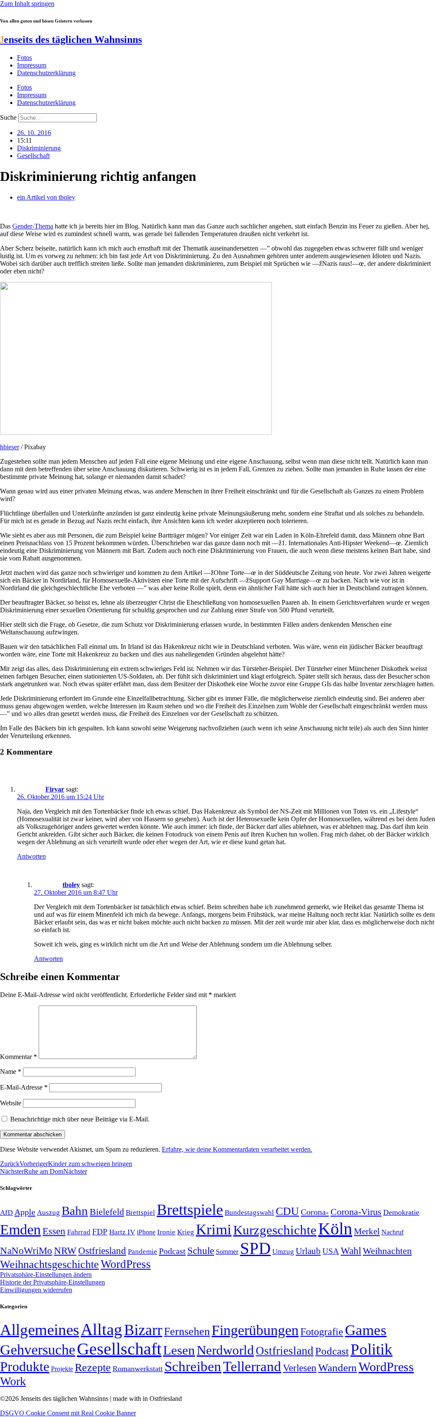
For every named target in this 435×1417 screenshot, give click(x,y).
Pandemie (142, 1252)
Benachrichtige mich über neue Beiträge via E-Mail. (80, 1119)
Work (13, 1381)
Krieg (185, 1232)
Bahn (75, 1210)
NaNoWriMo (26, 1250)
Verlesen (299, 1367)
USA (330, 1251)
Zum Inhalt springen (27, 3)
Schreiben (192, 1366)
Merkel (367, 1231)
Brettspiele (190, 1209)
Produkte (24, 1366)
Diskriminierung (39, 148)
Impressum (31, 65)
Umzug (283, 1252)
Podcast (172, 1251)
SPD (255, 1248)
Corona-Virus (355, 1211)
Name (10, 1071)
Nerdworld (225, 1350)
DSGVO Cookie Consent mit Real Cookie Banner (68, 1413)
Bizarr (143, 1329)
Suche (8, 117)
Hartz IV (122, 1232)
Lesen (179, 1350)
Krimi (214, 1229)
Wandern (337, 1367)
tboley (71, 884)
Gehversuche (37, 1350)
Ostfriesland (102, 1250)
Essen (53, 1231)
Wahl (351, 1250)
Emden (20, 1229)
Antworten (31, 856)
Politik (371, 1349)
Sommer (227, 1252)
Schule (200, 1250)
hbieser (9, 447)
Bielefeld (107, 1211)
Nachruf (392, 1232)
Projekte (62, 1368)
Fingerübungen (255, 1330)
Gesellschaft (33, 155)
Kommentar (18, 1056)
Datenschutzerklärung (46, 72)
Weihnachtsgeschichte (49, 1264)
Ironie (166, 1232)
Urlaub (308, 1251)
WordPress (126, 1264)
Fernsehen (187, 1331)
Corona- (315, 1212)
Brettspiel (140, 1213)
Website (10, 1103)
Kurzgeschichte (274, 1230)
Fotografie (321, 1331)
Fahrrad (78, 1232)
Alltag (101, 1329)
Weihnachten (387, 1250)
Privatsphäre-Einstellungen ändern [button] (46, 1274)
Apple (24, 1212)
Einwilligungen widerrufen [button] (36, 1289)
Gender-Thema (32, 226)
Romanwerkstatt (138, 1368)
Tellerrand (252, 1366)
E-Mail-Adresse (24, 1087)
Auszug (48, 1212)
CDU (287, 1211)
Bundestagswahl (249, 1213)
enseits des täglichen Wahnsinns (71, 39)
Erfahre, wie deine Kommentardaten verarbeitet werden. (237, 1149)
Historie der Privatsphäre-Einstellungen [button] (52, 1282)
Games (366, 1330)
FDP (99, 1231)
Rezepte (93, 1367)
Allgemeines (39, 1329)
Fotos (24, 57)
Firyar (54, 789)
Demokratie (401, 1212)
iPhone (146, 1232)
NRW (65, 1250)
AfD (6, 1213)
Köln (335, 1228)
